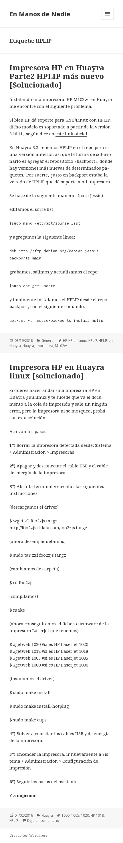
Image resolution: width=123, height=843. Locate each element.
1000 (65, 815)
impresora (44, 345)
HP (65, 340)
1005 (75, 815)
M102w (61, 345)
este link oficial (71, 133)
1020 (85, 815)
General (47, 340)
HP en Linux (77, 340)
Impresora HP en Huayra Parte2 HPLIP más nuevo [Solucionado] (56, 76)
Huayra (28, 345)
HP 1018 (97, 815)
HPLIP (92, 340)
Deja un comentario (43, 820)
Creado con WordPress (28, 835)
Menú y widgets (108, 19)
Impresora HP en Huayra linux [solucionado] (56, 371)
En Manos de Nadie (39, 13)
